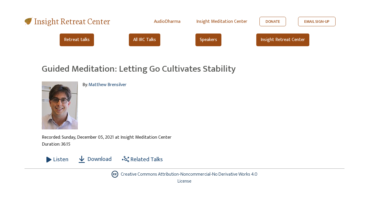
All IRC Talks (144, 40)
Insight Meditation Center (221, 21)
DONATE (273, 21)
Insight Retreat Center (72, 21)
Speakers (208, 40)
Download (99, 159)
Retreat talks (77, 40)
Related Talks (146, 159)
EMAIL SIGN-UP (317, 21)
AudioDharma (167, 21)
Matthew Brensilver (108, 85)
